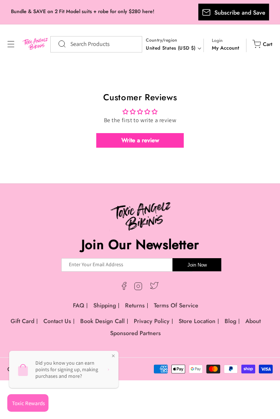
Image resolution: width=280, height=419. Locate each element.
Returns (135, 305)
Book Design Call (102, 321)
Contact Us (57, 321)
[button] (11, 44)
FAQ (78, 305)
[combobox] (96, 44)
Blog (230, 321)
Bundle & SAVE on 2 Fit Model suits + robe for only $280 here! (82, 11)
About (253, 321)
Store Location (197, 321)
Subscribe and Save (239, 12)
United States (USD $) (170, 47)
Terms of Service (176, 305)
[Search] (58, 44)
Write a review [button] (140, 140)
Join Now (197, 265)
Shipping (104, 305)
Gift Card (22, 321)
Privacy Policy (152, 321)
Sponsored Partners (135, 333)
